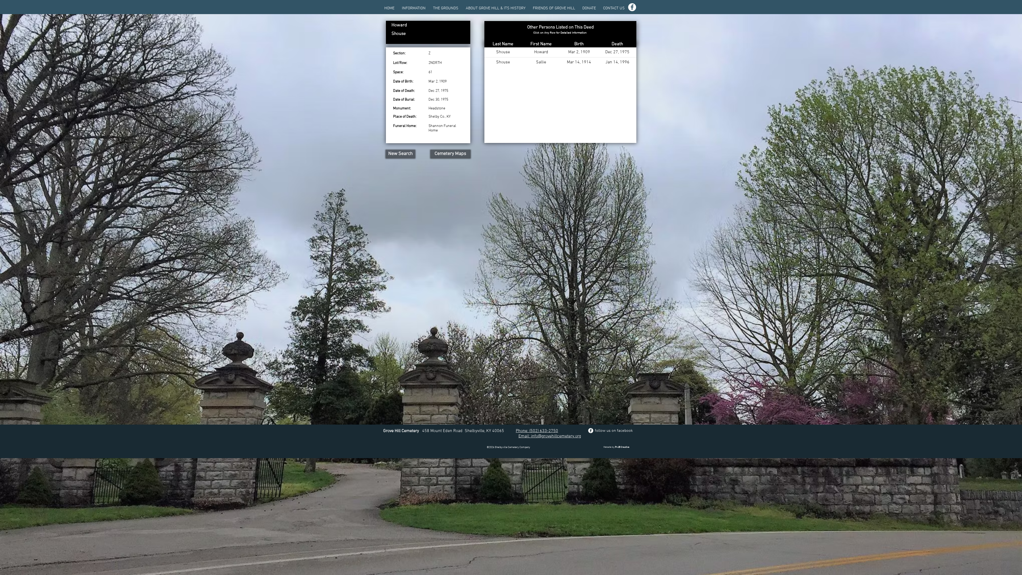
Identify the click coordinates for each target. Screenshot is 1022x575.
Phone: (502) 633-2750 (537, 431)
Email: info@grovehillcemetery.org (549, 436)
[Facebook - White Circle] (632, 7)
